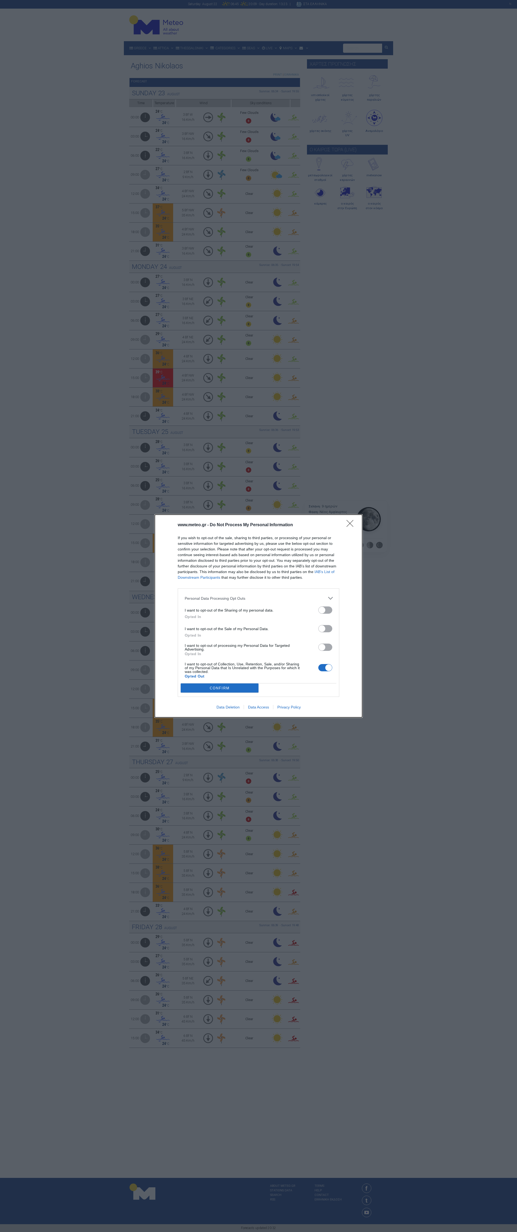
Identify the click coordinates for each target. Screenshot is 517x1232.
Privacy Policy (289, 707)
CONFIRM (220, 688)
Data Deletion (228, 707)
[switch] (325, 610)
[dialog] (258, 616)
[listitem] (258, 598)
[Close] (352, 525)
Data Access (258, 707)
